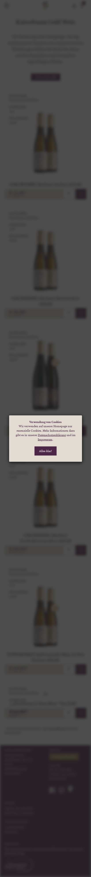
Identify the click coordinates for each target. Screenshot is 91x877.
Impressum (45, 439)
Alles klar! (45, 451)
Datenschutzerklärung (52, 435)
